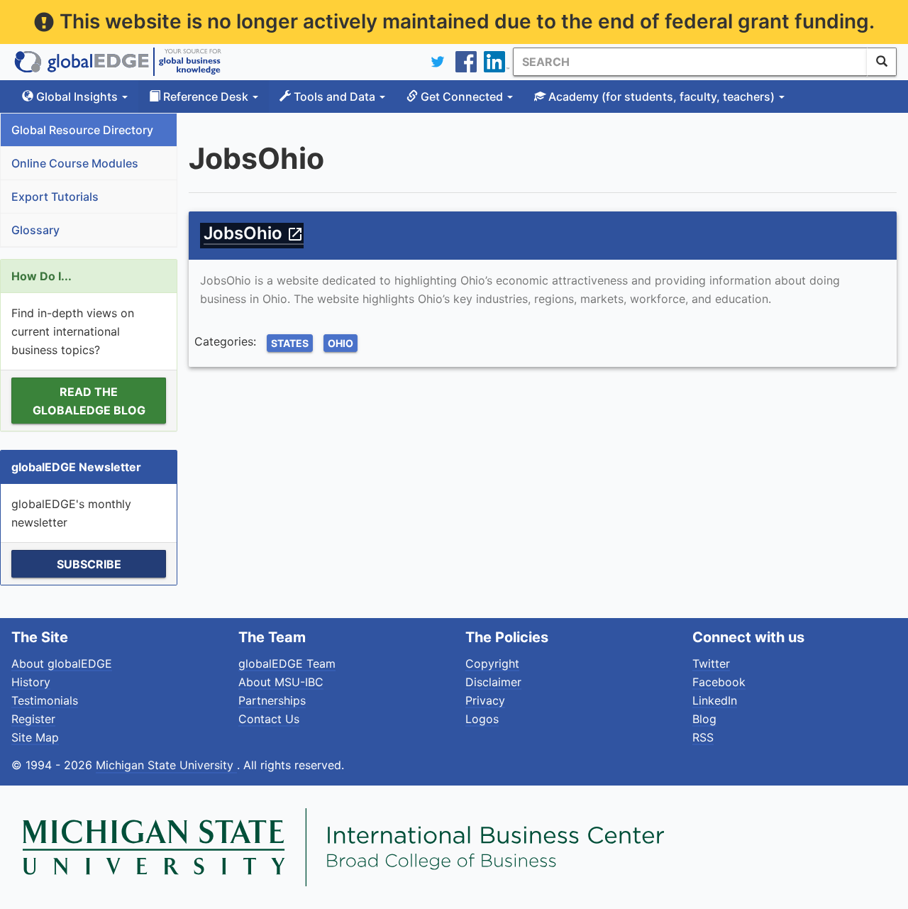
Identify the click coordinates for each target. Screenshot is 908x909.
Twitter (711, 663)
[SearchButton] (882, 62)
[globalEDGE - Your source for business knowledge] (117, 61)
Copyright (492, 663)
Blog (704, 719)
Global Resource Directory (82, 130)
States (290, 343)
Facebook (719, 682)
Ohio (340, 343)
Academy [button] (660, 96)
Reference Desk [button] (205, 96)
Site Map (35, 737)
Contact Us (268, 719)
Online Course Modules (74, 163)
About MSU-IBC (280, 682)
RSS (703, 737)
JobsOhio (254, 233)
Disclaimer (493, 682)
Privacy (485, 700)
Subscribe (89, 564)
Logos (482, 719)
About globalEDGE (61, 663)
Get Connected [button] (462, 96)
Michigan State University (166, 765)
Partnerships (272, 700)
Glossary (35, 230)
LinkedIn (714, 700)
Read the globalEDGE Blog (89, 401)
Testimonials (44, 700)
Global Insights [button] (77, 96)
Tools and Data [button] (334, 96)
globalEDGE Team (287, 663)
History (30, 682)
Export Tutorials (55, 196)
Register (33, 719)
